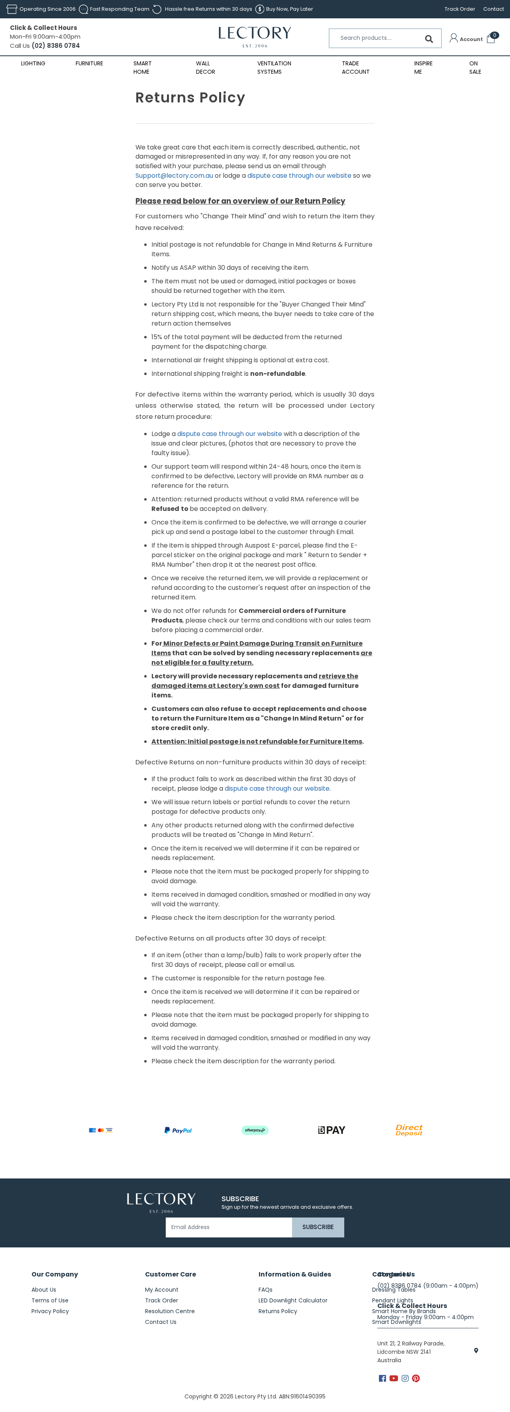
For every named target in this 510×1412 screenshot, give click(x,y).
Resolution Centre (170, 1311)
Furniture (89, 63)
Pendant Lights (392, 1300)
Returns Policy (278, 1311)
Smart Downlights (396, 1322)
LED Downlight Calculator (293, 1300)
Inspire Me (423, 67)
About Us (43, 1290)
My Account (161, 1290)
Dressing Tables (394, 1290)
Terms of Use (50, 1300)
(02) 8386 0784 (55, 45)
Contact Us (161, 1322)
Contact (493, 9)
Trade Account (356, 67)
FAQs (266, 1290)
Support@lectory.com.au (174, 175)
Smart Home (142, 67)
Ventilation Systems (274, 67)
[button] (466, 39)
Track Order (460, 9)
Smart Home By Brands (404, 1311)
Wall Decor (205, 67)
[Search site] (429, 39)
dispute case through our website (299, 175)
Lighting (33, 63)
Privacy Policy (50, 1311)
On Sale (475, 67)
